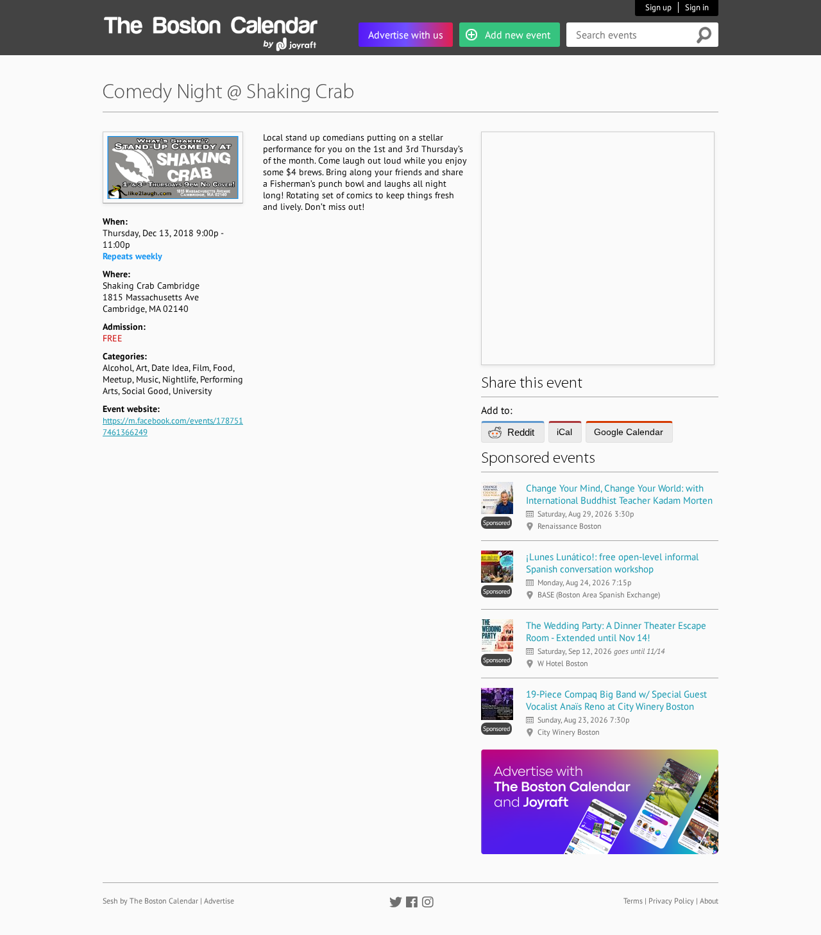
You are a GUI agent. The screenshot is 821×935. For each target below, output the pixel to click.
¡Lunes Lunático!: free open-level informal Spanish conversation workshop (612, 563)
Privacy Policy (671, 900)
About (709, 900)
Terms (633, 900)
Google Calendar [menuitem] (628, 432)
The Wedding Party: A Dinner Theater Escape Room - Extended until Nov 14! (616, 631)
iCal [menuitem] (564, 432)
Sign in (697, 7)
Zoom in (172, 167)
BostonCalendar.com (210, 23)
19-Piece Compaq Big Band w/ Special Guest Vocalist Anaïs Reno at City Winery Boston (616, 700)
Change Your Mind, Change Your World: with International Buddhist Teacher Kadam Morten (619, 494)
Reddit (520, 432)
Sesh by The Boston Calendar (150, 900)
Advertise (219, 900)
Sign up (658, 7)
